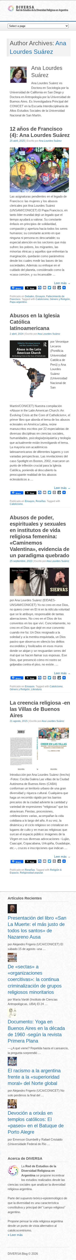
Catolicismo (42, 299)
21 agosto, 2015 (19, 721)
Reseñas (41, 501)
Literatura (36, 689)
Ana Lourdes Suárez (50, 140)
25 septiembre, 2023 (21, 561)
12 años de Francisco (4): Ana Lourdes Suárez (40, 132)
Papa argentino (18, 302)
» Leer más (15, 1235)
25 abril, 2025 (17, 140)
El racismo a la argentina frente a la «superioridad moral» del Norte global (34, 1077)
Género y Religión (60, 299)
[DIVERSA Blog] (38, 10)
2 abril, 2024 (17, 333)
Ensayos (40, 296)
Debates (29, 296)
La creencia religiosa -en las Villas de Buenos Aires (40, 709)
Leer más (62, 283)
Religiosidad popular (31, 872)
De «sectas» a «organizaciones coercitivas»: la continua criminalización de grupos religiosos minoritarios (35, 979)
